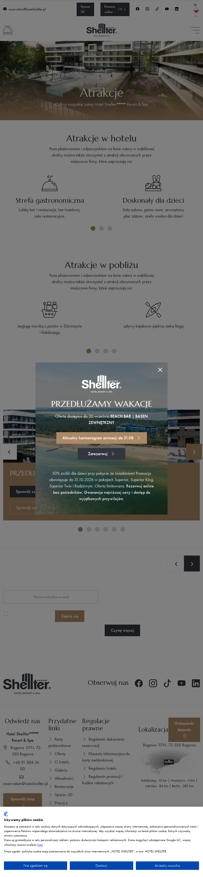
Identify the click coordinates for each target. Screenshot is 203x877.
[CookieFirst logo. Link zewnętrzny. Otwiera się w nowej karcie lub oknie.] (6, 814)
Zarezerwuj (98, 453)
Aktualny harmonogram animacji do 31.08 (98, 437)
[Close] (160, 370)
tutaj (40, 845)
